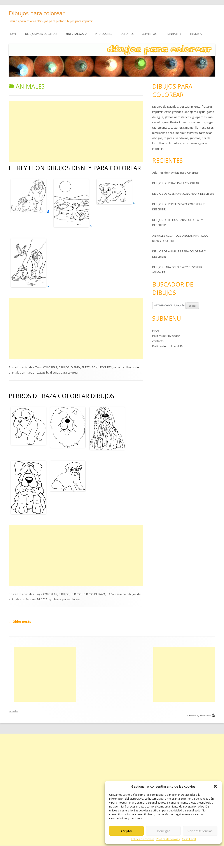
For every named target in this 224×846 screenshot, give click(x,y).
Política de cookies (142, 839)
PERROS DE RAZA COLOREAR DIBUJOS (61, 396)
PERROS (76, 594)
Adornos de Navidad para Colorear (175, 173)
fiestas (194, 34)
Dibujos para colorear (37, 13)
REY (109, 367)
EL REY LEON (90, 367)
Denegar (163, 831)
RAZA (110, 594)
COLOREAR (50, 367)
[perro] (28, 444)
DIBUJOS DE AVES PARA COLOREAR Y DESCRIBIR (183, 194)
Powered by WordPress (199, 715)
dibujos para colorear (41, 34)
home (12, 34)
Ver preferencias (200, 831)
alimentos (149, 34)
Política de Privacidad (166, 336)
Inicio (155, 330)
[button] (215, 786)
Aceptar (126, 831)
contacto (158, 341)
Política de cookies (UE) (167, 346)
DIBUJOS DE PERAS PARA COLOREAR (175, 183)
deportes (127, 34)
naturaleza (75, 34)
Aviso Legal (189, 839)
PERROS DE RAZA (94, 594)
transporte (173, 34)
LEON (102, 367)
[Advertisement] (76, 131)
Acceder (13, 711)
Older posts (20, 621)
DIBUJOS (64, 367)
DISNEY (75, 367)
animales (28, 367)
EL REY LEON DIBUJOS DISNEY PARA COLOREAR (75, 168)
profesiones (103, 34)
